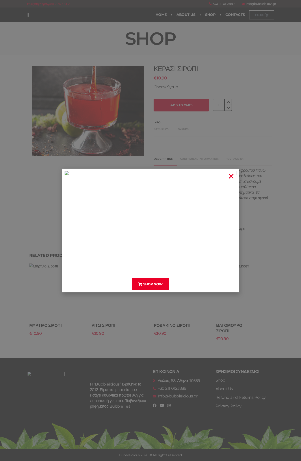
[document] (150, 230)
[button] (231, 176)
